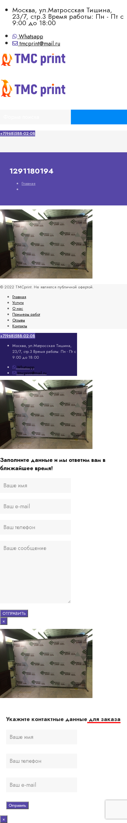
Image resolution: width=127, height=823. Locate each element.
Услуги (18, 303)
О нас (17, 308)
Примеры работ (26, 314)
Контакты (19, 326)
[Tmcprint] (51, 68)
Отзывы (18, 320)
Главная (28, 183)
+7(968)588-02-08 (17, 133)
